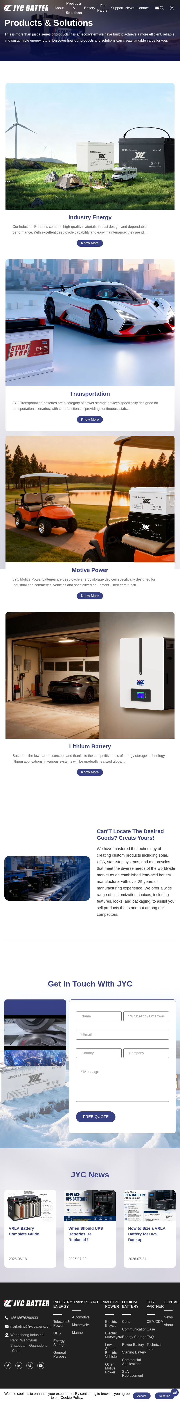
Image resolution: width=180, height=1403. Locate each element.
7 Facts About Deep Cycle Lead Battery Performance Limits (146, 1234)
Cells (90, 659)
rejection (164, 1396)
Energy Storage (90, 148)
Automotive (90, 317)
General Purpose (90, 153)
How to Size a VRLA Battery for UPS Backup (87, 1234)
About (59, 8)
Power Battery (90, 675)
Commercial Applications (89, 685)
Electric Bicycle (90, 490)
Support (117, 8)
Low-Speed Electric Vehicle (90, 501)
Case (151, 1329)
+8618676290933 (24, 1318)
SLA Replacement (90, 690)
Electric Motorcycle (90, 496)
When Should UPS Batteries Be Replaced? (26, 1234)
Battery (89, 8)
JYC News (90, 1174)
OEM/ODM (155, 1321)
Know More (90, 243)
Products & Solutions (74, 8)
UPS (90, 143)
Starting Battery (90, 680)
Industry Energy (90, 217)
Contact (143, 8)
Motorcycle (89, 322)
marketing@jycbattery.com (30, 1326)
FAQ (150, 1337)
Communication (90, 664)
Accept (141, 1396)
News (129, 8)
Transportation (90, 393)
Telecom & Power (90, 138)
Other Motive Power (90, 506)
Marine (90, 327)
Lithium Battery (90, 746)
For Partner (103, 8)
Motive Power (90, 570)
